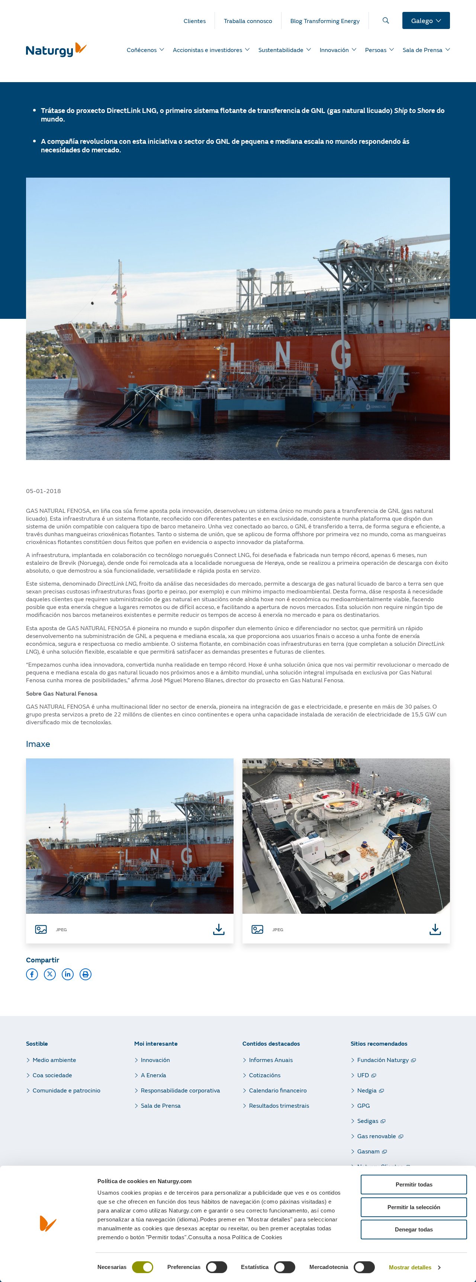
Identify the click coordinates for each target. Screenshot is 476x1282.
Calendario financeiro (278, 1090)
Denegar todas (414, 1229)
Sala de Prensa (161, 1105)
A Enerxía (153, 1074)
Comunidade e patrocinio (66, 1090)
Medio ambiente (54, 1059)
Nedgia (367, 1090)
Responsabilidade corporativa (180, 1090)
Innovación (155, 1059)
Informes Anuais (271, 1059)
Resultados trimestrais (279, 1105)
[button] (32, 974)
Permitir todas (414, 1184)
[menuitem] (199, 20)
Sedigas (367, 1120)
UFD (363, 1074)
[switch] (216, 1267)
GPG (363, 1105)
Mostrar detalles (410, 1268)
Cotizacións (264, 1074)
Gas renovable (376, 1135)
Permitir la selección (413, 1207)
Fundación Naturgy (383, 1059)
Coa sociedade (52, 1074)
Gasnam (368, 1151)
